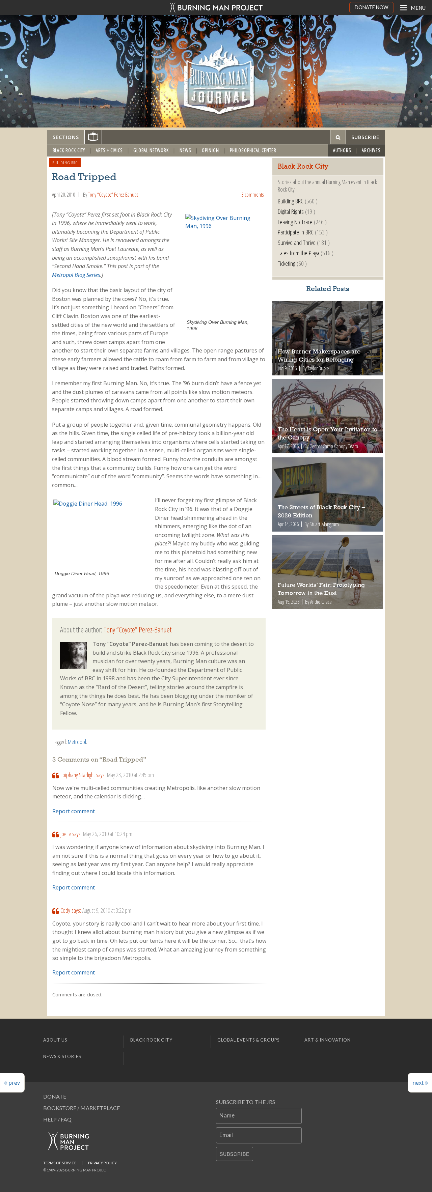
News (185, 150)
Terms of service (59, 1163)
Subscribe (234, 1154)
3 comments (252, 194)
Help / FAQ (57, 1119)
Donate (54, 1096)
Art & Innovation (327, 1040)
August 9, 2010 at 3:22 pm (106, 910)
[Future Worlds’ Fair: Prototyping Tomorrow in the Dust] (327, 572)
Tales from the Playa (298, 252)
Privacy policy (102, 1163)
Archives (371, 150)
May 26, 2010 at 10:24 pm (107, 834)
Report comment (73, 811)
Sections (66, 137)
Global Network (151, 150)
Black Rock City (69, 150)
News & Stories (62, 1056)
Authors (342, 150)
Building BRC (65, 163)
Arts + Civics (109, 150)
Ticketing (286, 263)
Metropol (77, 742)
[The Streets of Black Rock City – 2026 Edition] (327, 494)
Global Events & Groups (248, 1040)
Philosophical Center (253, 150)
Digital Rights (291, 211)
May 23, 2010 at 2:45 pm (130, 775)
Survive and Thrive (297, 242)
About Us (55, 1040)
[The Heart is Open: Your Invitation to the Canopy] (327, 416)
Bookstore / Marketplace (81, 1108)
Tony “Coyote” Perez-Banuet (113, 194)
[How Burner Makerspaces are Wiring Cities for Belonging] (327, 338)
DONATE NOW (371, 7)
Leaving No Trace (295, 221)
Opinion (210, 150)
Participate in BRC (296, 231)
